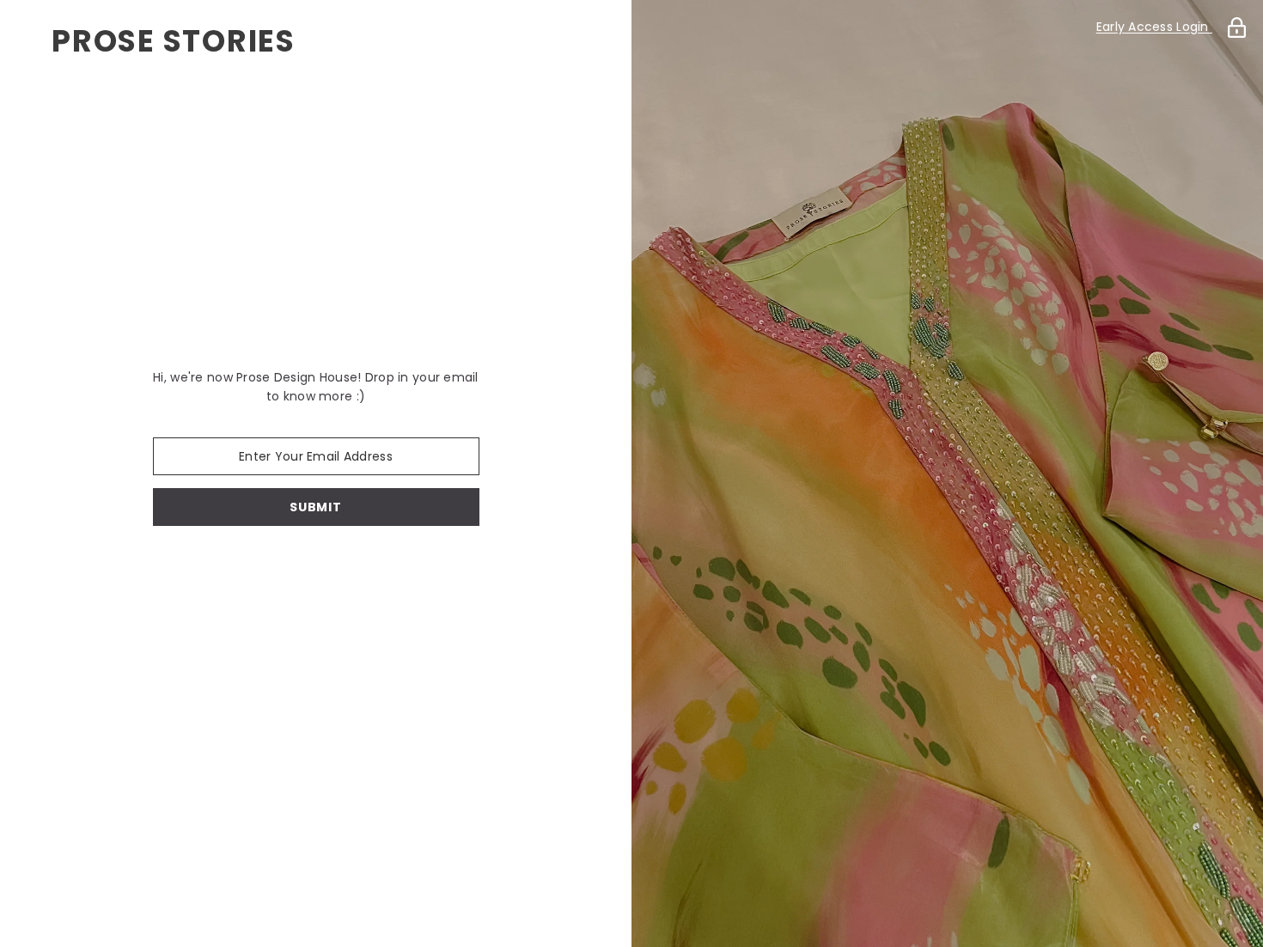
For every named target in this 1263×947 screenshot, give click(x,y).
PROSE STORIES (174, 41)
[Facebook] (292, 571)
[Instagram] (340, 571)
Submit (315, 507)
